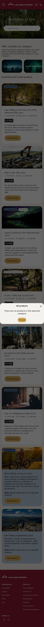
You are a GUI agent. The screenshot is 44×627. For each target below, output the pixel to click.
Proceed (22, 320)
